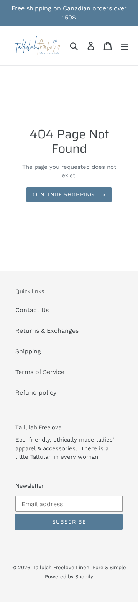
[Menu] (124, 45)
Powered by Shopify (69, 576)
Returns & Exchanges (47, 330)
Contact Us (32, 310)
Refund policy (35, 392)
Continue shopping (63, 194)
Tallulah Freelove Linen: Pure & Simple (79, 567)
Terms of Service (39, 371)
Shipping (28, 351)
